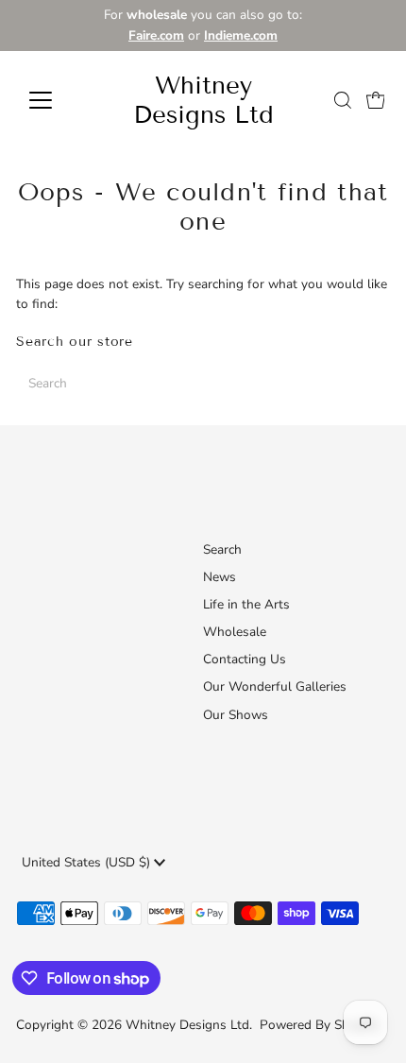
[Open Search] (342, 100)
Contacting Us (244, 659)
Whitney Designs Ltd (203, 100)
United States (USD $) (88, 862)
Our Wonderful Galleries (275, 686)
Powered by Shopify (319, 1025)
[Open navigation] (61, 100)
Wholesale (234, 632)
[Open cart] (375, 100)
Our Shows (235, 715)
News (219, 577)
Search (222, 549)
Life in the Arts (246, 604)
